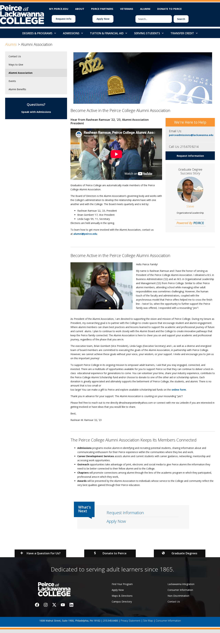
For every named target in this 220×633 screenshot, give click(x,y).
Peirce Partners (102, 8)
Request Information (190, 155)
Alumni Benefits (17, 89)
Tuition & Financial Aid (107, 33)
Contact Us (15, 56)
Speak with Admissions (36, 112)
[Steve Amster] (190, 200)
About (79, 8)
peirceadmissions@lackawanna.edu (191, 135)
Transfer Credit (182, 33)
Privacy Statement (130, 620)
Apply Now (116, 521)
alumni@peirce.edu (85, 233)
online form (179, 389)
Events (12, 81)
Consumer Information (168, 620)
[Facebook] (37, 605)
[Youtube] (62, 605)
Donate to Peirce (169, 8)
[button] (40, 553)
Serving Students (147, 33)
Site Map (148, 620)
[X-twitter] (54, 605)
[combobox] (153, 19)
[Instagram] (45, 605)
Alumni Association (20, 72)
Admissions (71, 33)
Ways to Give (16, 64)
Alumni (145, 8)
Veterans (126, 8)
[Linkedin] (71, 605)
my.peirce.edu (58, 8)
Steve (190, 206)
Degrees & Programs (37, 33)
